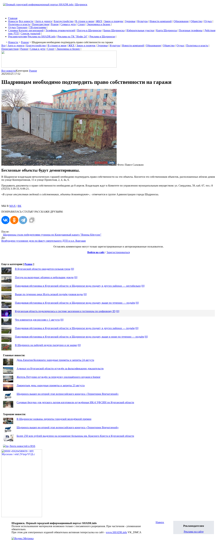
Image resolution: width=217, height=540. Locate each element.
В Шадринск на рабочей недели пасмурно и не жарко (46, 345)
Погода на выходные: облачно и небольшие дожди (44, 277)
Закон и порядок (113, 21)
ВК (19, 205)
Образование (181, 21)
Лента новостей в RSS (22, 446)
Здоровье (130, 21)
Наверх (160, 522)
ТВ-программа (37, 27)
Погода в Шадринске (89, 30)
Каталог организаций (31, 30)
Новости (13, 21)
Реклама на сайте (194, 531)
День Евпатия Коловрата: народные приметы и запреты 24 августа (55, 360)
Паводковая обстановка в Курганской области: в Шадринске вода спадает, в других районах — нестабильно (78, 285)
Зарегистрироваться (118, 252)
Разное (55, 24)
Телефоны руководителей (60, 30)
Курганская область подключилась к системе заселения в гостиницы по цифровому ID (65, 311)
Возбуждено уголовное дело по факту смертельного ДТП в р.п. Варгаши (43, 240)
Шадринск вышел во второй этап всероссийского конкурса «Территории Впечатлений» (68, 393)
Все (3, 45)
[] (72, 268)
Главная (12, 18)
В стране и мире (84, 21)
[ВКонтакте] (5, 220)
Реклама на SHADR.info (42, 36)
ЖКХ (99, 21)
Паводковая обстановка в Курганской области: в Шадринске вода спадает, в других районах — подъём (75, 328)
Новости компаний (161, 21)
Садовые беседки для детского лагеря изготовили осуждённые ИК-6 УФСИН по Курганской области (75, 402)
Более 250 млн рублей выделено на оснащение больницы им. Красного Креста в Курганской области (75, 435)
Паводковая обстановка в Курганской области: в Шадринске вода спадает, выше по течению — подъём (75, 302)
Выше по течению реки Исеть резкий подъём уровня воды (49, 294)
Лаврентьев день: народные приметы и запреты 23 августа (51, 385)
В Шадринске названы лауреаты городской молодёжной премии (54, 419)
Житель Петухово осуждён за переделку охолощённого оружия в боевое (58, 377)
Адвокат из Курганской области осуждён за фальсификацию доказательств (60, 368)
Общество (196, 21)
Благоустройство (63, 21)
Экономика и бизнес (99, 24)
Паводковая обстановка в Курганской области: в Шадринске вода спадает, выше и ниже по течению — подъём (79, 336)
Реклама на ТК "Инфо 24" (72, 36)
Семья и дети (68, 24)
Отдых (208, 21)
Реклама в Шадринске (102, 36)
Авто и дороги (43, 21)
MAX (12, 205)
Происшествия (40, 24)
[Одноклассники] (14, 220)
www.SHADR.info (116, 532)
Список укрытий (30, 33)
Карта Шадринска (166, 30)
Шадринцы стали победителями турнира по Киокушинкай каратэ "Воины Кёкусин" (52, 234)
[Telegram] (23, 220)
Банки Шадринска (114, 30)
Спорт (81, 24)
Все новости (26, 21)
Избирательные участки (140, 30)
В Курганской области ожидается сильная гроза (42, 268)
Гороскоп (22, 27)
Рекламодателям (17, 36)
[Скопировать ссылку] (32, 220)
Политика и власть (19, 24)
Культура (142, 21)
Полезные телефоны (190, 30)
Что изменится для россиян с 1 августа (37, 319)
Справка (13, 30)
